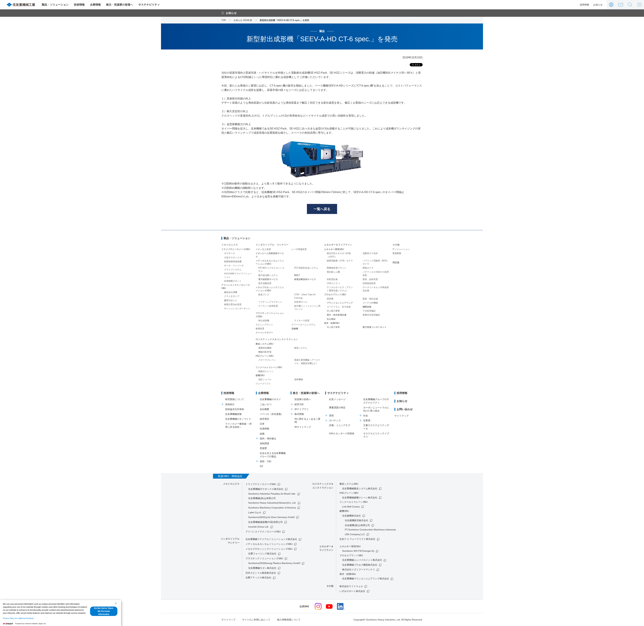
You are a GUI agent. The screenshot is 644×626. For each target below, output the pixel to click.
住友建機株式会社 (351, 515)
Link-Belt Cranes (351, 506)
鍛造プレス (263, 294)
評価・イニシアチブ (339, 425)
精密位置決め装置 (232, 304)
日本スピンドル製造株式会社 (261, 572)
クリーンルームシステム (303, 324)
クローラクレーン (267, 360)
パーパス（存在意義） (271, 414)
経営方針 (299, 404)
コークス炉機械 (370, 303)
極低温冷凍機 (230, 292)
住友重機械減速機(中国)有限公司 (265, 522)
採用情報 (584, 4)
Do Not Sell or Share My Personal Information (103, 611)
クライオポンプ (231, 296)
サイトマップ (401, 415)
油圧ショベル (264, 379)
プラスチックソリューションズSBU (264, 558)
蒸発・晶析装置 (370, 279)
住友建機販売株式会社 (356, 520)
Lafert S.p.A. (254, 512)
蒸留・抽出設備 (370, 298)
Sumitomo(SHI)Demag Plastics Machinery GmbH (274, 563)
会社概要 (264, 409)
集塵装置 (260, 328)
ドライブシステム (232, 269)
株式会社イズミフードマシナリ (358, 569)
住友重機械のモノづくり (238, 419)
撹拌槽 (330, 298)
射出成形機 (263, 320)
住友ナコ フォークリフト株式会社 (357, 539)
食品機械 (331, 319)
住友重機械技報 (233, 414)
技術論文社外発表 (234, 409)
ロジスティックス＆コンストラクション (277, 339)
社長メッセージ (337, 399)
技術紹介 (230, 404)
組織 (262, 433)
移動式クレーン (266, 371)
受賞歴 (263, 448)
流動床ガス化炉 (370, 253)
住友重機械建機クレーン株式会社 (359, 497)
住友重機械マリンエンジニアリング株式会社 (365, 578)
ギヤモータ (229, 253)
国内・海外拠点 (268, 438)
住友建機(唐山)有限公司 (357, 525)
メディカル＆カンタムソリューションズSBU (269, 544)
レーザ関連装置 (299, 249)
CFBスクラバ (333, 283)
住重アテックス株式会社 (258, 577)
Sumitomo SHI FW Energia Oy (358, 551)
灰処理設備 (332, 279)
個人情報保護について (289, 619)
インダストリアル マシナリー (272, 244)
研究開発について (234, 399)
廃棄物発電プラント (336, 268)
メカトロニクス (229, 244)
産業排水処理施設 (371, 315)
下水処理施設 (369, 311)
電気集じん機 (333, 272)
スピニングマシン (264, 324)
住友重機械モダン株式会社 (262, 568)
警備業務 (396, 253)
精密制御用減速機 (232, 261)
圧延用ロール (300, 302)
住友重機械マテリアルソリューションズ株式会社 (271, 539)
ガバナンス (335, 420)
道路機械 (298, 379)
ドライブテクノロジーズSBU (261, 484)
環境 (331, 415)
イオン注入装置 (263, 249)
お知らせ (598, 4)
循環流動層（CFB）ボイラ (340, 260)
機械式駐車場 (264, 352)
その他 (395, 244)
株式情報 (299, 414)
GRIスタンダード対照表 (341, 433)
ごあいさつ (266, 404)
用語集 (395, 262)
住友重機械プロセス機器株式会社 (359, 564)
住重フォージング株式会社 (262, 553)
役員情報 (264, 428)
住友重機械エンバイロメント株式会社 (362, 560)
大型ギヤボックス (232, 257)
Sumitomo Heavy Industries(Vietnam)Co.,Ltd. (272, 502)
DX (261, 466)
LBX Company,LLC (355, 534)
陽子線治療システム (268, 275)
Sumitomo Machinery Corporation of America (272, 507)
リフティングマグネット (270, 302)
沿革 (262, 423)
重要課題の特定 (337, 407)
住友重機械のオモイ (270, 399)
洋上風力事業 (333, 311)
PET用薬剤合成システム (306, 268)
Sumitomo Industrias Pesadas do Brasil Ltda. (272, 493)
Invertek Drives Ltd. (258, 526)
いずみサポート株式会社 (352, 591)
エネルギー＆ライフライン (338, 244)
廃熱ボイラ (368, 268)
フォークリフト (263, 383)
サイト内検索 (630, 4)
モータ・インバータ (234, 265)
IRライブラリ (301, 409)
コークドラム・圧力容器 (339, 307)
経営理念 (264, 419)
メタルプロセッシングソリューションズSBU (269, 549)
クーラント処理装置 (268, 306)
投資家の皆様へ (302, 399)
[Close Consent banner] (115, 603)
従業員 (366, 420)
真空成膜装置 (264, 283)
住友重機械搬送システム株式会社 (359, 488)
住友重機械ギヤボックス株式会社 (265, 489)
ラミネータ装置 (301, 320)
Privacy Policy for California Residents (18, 618)
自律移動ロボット (232, 281)
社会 (365, 415)
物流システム (300, 348)
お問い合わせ (620, 4)
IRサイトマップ (302, 427)
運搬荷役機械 (264, 348)
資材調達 (264, 443)
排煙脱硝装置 (369, 283)
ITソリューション (401, 249)
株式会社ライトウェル (351, 586)
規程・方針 (266, 461)
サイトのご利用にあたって (256, 619)
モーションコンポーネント (237, 308)
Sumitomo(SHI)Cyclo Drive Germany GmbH (271, 517)
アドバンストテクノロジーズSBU (263, 531)
